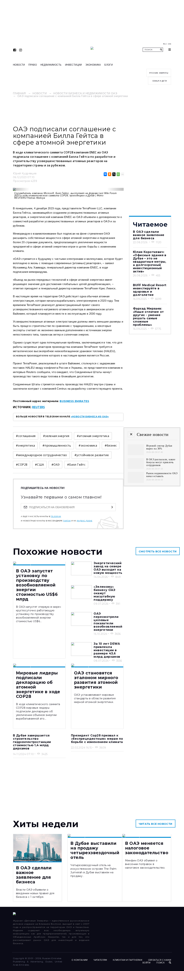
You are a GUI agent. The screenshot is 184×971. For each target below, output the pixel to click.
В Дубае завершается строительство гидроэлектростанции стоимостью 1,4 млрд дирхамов (32, 742)
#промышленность (56, 445)
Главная (19, 93)
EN (169, 44)
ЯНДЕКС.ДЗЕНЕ (84, 521)
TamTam (67, 521)
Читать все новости (155, 824)
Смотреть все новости (158, 551)
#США (39, 465)
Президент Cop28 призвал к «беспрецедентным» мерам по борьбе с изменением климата (97, 739)
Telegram (56, 516)
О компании (80, 960)
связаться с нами (159, 960)
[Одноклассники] (109, 174)
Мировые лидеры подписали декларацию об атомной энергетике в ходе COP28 (38, 684)
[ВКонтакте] (105, 174)
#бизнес (111, 445)
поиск (160, 962)
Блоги (108, 64)
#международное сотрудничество (41, 455)
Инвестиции (73, 64)
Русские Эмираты (158, 73)
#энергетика (25, 445)
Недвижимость (51, 64)
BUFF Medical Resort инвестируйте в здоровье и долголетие (149, 290)
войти (146, 962)
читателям (100, 960)
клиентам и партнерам (127, 960)
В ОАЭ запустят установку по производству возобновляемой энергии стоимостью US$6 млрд (37, 585)
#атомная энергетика (93, 436)
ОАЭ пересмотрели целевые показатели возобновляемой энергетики (108, 622)
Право (32, 64)
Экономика (93, 64)
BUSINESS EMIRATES (74, 401)
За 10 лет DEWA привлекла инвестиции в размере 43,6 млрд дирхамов (107, 650)
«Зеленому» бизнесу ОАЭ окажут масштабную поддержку (104, 593)
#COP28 (21, 465)
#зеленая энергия (56, 436)
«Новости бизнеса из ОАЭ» (90, 416)
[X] (113, 174)
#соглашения (25, 436)
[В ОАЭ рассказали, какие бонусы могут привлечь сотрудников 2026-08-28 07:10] (136, 468)
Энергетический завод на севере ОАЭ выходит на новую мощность (108, 568)
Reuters (38, 407)
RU (164, 44)
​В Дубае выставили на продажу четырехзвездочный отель (94, 850)
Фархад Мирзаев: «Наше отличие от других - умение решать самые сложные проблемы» (148, 316)
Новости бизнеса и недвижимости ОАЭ (85, 93)
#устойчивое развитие (91, 455)
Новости (19, 64)
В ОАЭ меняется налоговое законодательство (146, 848)
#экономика (88, 445)
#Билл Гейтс (76, 465)
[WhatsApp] (118, 174)
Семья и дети (159, 81)
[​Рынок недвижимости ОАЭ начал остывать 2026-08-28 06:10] (136, 482)
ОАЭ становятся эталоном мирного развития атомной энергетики (96, 680)
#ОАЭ (55, 465)
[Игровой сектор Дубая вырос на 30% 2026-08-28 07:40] (136, 454)
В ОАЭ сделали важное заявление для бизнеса (148, 235)
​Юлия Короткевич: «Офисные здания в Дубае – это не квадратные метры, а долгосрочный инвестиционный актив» (149, 261)
